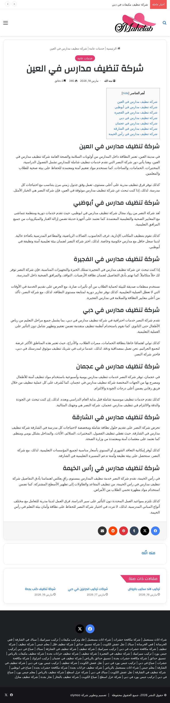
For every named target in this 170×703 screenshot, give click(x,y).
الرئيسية (112, 48)
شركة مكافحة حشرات (127, 639)
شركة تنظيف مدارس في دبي (138, 118)
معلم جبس (43, 644)
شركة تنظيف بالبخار (67, 677)
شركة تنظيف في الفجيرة (115, 653)
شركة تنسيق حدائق (88, 644)
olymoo (75, 695)
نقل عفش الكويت (113, 644)
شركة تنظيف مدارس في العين (137, 102)
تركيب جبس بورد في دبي (120, 663)
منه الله (108, 80)
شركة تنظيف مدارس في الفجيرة (135, 112)
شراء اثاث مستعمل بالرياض (122, 667)
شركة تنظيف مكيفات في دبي (130, 4)
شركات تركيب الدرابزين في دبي (88, 589)
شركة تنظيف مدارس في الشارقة (135, 128)
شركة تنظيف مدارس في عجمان (136, 123)
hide (125, 93)
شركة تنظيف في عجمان (67, 658)
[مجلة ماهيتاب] (135, 22)
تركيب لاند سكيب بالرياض (144, 589)
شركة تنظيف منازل (26, 677)
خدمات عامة (96, 48)
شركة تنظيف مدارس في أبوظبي (136, 107)
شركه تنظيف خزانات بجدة (86, 667)
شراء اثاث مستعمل (155, 639)
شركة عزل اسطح (77, 672)
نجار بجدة (46, 677)
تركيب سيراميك (106, 649)
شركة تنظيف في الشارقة (61, 649)
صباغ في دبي (146, 663)
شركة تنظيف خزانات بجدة (63, 653)
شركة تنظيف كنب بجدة (40, 589)
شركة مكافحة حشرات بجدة (130, 658)
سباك (130, 644)
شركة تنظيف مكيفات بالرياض (26, 653)
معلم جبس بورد (25, 672)
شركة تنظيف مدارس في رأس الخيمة (133, 134)
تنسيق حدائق (158, 658)
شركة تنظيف (26, 644)
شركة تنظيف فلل (62, 644)
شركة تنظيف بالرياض (51, 672)
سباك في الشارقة (26, 639)
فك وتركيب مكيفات (73, 639)
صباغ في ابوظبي (21, 667)
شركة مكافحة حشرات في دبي (137, 649)
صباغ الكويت (89, 677)
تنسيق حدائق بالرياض (97, 658)
